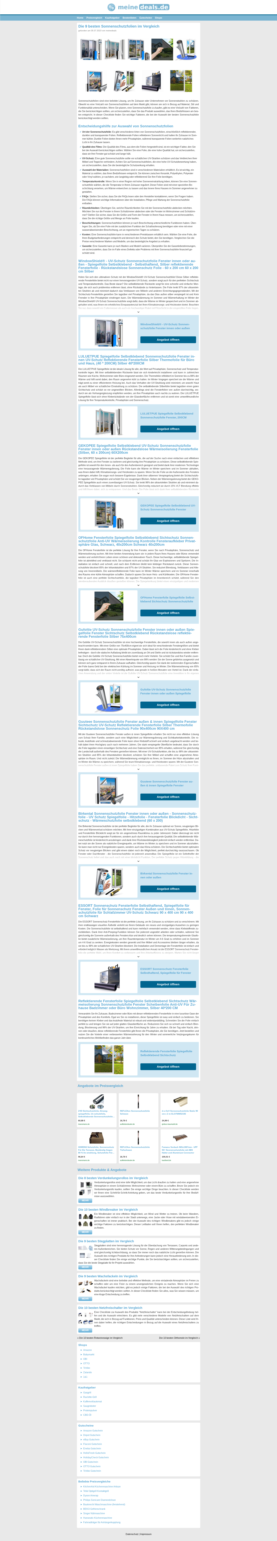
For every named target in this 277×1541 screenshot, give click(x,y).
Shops (158, 18)
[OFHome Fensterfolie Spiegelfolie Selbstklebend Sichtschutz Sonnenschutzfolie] (108, 606)
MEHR (85, 1200)
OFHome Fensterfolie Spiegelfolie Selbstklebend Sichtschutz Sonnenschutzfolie (167, 599)
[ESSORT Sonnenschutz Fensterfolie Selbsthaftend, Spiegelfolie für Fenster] (108, 977)
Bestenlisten (129, 18)
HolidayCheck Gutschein (96, 1457)
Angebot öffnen (168, 339)
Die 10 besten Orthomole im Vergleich (178, 1338)
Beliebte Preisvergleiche (94, 1481)
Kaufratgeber (112, 18)
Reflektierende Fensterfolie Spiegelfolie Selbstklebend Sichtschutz (166, 1053)
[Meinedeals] (138, 13)
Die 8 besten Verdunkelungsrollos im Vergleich (113, 1178)
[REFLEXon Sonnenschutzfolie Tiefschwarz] (138, 1138)
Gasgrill (87, 1392)
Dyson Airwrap (90, 1495)
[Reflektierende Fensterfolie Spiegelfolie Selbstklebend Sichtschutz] (108, 1059)
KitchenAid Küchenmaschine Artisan (102, 1486)
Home (80, 18)
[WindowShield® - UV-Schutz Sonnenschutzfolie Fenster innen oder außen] (108, 332)
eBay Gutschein (91, 1439)
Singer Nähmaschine (94, 1513)
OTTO (86, 1363)
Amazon (87, 1350)
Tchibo (86, 1368)
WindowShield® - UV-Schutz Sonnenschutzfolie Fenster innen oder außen (165, 326)
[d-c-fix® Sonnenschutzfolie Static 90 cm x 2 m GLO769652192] (180, 1102)
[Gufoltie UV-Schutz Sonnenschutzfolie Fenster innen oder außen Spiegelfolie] (108, 698)
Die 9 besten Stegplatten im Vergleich (106, 1241)
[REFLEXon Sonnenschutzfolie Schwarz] (138, 1101)
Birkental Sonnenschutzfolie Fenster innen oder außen (166, 875)
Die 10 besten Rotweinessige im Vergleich (101, 1338)
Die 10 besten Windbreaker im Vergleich (108, 1209)
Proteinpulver (90, 1410)
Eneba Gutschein (92, 1448)
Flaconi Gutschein (92, 1444)
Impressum (145, 1534)
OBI (85, 1359)
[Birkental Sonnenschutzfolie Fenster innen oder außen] (108, 882)
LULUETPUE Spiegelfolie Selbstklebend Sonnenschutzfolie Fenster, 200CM (166, 415)
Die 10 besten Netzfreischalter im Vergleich (110, 1308)
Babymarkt (88, 1354)
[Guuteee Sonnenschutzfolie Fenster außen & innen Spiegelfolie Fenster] (108, 790)
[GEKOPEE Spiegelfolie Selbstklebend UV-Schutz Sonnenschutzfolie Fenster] (108, 514)
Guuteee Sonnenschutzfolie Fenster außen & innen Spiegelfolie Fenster (166, 783)
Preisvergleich (94, 18)
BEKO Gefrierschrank (94, 1509)
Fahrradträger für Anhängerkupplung (101, 1522)
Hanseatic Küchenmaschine (97, 1518)
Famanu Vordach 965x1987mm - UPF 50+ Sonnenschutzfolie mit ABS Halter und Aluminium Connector (180, 1150)
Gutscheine (145, 18)
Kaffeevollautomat (92, 1401)
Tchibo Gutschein (92, 1471)
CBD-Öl (87, 1415)
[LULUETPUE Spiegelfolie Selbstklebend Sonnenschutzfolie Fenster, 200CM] (108, 422)
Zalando (87, 1372)
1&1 (85, 1377)
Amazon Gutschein (93, 1430)
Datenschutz (132, 1534)
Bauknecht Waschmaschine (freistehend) (104, 1504)
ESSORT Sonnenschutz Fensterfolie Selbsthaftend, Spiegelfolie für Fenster (165, 970)
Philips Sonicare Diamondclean (99, 1500)
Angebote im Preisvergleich (100, 1086)
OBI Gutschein (90, 1462)
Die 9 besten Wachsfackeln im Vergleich (108, 1276)
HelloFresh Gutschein (94, 1453)
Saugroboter (89, 1406)
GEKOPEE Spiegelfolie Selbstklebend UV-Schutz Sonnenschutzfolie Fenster (168, 507)
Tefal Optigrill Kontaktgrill (96, 1491)
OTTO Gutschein (92, 1466)
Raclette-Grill (90, 1397)
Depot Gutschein (91, 1435)
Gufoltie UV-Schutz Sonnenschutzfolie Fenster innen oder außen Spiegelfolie (165, 691)
